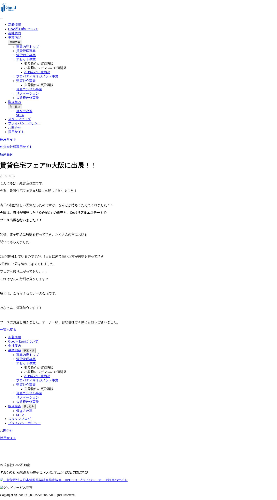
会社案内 (14, 33)
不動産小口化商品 (37, 72)
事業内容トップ (27, 46)
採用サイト (16, 132)
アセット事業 (26, 59)
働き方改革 (24, 111)
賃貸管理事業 (26, 51)
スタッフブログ (19, 119)
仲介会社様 (16, 147)
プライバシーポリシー (24, 123)
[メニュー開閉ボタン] (1, 18)
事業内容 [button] (15, 42)
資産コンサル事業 (29, 89)
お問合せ (14, 127)
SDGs (20, 115)
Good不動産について (23, 29)
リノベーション (27, 93)
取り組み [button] (15, 106)
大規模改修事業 (27, 97)
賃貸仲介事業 (26, 55)
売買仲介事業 (26, 80)
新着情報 (14, 24)
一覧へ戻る (8, 329)
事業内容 (14, 37)
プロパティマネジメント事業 (37, 76)
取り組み (14, 102)
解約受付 (6, 154)
